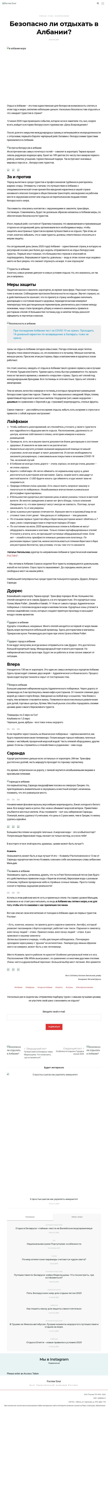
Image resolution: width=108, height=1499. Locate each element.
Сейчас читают (77, 1217)
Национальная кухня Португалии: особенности (54, 1244)
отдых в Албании (45, 987)
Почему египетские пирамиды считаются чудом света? (54, 1259)
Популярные (30, 1217)
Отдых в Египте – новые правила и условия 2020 (54, 1342)
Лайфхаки (42, 16)
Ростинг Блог (54, 1381)
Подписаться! (54, 1363)
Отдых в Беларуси (54, 1290)
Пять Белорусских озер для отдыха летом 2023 (54, 1293)
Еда (54, 1241)
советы (60, 987)
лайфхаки (30, 987)
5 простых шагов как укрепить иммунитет (54, 1199)
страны (70, 987)
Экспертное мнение (62, 16)
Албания (19, 987)
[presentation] (13, 1128)
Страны (50, 16)
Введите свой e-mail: (54, 1011)
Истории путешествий (54, 1225)
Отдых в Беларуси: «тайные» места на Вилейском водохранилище (54, 1228)
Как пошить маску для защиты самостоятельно (54, 1308)
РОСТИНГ (12, 555)
